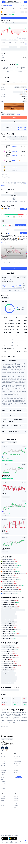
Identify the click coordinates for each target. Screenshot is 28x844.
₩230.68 (9, 667)
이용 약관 (16, 758)
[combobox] (14, 49)
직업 (15, 777)
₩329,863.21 (10, 676)
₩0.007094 (10, 678)
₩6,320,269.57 (10, 608)
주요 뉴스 (3, 765)
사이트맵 (3, 788)
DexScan (3, 772)
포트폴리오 (3, 781)
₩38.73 (8, 682)
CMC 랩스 (3, 761)
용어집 (2, 805)
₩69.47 (8, 619)
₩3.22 (11, 633)
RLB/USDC (14, 146)
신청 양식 (3, 798)
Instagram (16, 803)
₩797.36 (9, 623)
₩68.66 (8, 645)
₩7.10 (9, 631)
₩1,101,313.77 (9, 661)
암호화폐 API (3, 770)
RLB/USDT (14, 151)
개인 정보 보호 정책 (18, 761)
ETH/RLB (14, 160)
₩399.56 (9, 612)
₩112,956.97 (11, 657)
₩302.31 (9, 617)
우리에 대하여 (17, 756)
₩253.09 (10, 615)
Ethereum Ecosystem (11, 114)
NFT (2, 779)
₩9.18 (9, 674)
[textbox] (15, 221)
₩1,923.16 (8, 651)
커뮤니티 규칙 (17, 767)
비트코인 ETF (4, 767)
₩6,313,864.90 (11, 606)
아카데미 (3, 756)
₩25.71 (10, 649)
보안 (15, 774)
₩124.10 (7, 659)
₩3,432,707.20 (10, 600)
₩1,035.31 (8, 671)
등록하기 (3, 796)
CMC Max (3, 763)
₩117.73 (9, 673)
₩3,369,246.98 (10, 655)
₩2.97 (14, 636)
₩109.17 (14, 610)
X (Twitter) (16, 796)
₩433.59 (10, 625)
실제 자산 (3, 774)
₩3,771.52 (12, 665)
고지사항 (16, 770)
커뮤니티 (16, 798)
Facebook (16, 805)
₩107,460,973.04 (11, 647)
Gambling (3, 114)
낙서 (2, 786)
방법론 (15, 772)
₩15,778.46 (10, 663)
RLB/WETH (14, 155)
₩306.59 (9, 627)
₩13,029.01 (11, 602)
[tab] (18, 47)
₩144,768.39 (9, 653)
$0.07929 (11, 689)
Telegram (16, 800)
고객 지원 (3, 800)
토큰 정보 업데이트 (22, 125)
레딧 (15, 807)
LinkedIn (16, 809)
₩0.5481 (9, 638)
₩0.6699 (10, 621)
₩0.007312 (10, 604)
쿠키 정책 (16, 765)
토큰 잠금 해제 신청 (22, 127)
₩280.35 (9, 669)
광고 (2, 758)
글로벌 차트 (3, 777)
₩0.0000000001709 (12, 629)
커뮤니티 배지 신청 (22, 129)
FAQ (2, 803)
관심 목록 (3, 783)
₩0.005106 (9, 680)
